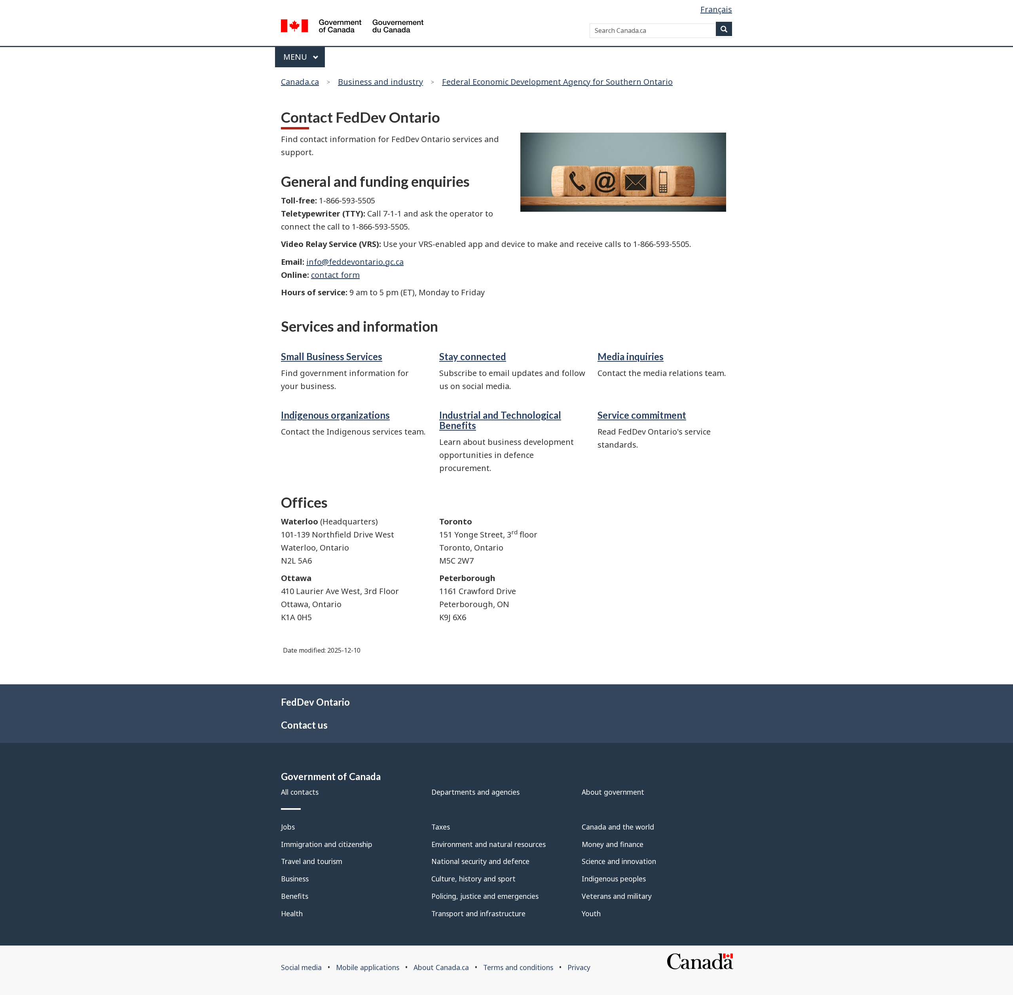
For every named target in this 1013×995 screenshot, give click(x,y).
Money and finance (612, 844)
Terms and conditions (518, 967)
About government (613, 792)
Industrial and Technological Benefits (500, 420)
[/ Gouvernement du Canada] (352, 27)
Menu (296, 56)
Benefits (294, 896)
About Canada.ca (441, 967)
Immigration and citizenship (326, 844)
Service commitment (642, 415)
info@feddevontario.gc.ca (355, 261)
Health (292, 913)
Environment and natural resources (488, 844)
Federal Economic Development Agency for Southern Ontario (557, 81)
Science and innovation (619, 861)
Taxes (440, 827)
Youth (591, 913)
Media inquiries (631, 356)
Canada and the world (618, 827)
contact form (335, 275)
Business (295, 878)
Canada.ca (300, 81)
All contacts (300, 792)
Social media (301, 967)
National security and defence (480, 861)
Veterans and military (617, 896)
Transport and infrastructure (478, 913)
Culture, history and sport (473, 878)
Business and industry (380, 81)
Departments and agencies (475, 792)
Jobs (288, 827)
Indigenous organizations (335, 415)
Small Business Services (331, 356)
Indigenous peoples (614, 878)
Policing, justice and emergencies (485, 896)
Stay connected (472, 356)
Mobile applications (367, 967)
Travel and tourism (311, 861)
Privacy (578, 967)
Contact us (304, 725)
